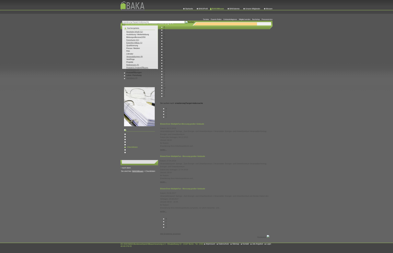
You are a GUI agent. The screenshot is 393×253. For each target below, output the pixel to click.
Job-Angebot (257, 244)
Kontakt (246, 244)
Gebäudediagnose (230, 19)
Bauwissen (131, 139)
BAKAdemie (235, 9)
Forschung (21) (132, 40)
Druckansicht (262, 237)
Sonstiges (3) (131, 78)
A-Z (123, 24)
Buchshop (256, 19)
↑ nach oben (126, 168)
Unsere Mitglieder (252, 9)
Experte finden (216, 19)
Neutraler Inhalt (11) (134, 32)
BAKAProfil (203, 9)
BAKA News (132, 150)
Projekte (130, 144)
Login (268, 244)
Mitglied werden (244, 19)
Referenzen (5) (132, 65)
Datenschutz (223, 244)
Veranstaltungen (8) (134, 57)
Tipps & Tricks (133, 137)
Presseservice (267, 19)
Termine (206, 19)
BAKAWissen (218, 9)
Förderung (131, 142)
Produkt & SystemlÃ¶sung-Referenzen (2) (137, 69)
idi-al (129, 134)
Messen (269, 9)
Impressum (210, 244)
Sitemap (235, 244)
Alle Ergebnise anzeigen (170, 234)
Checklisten (132, 147)
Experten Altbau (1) (134, 43)
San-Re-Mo (132, 152)
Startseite (189, 9)
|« (166, 108)
